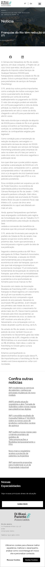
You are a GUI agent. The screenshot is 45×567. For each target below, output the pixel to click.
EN (31, 4)
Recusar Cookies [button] (13, 560)
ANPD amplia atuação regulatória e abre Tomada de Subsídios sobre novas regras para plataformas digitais (22, 405)
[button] (40, 4)
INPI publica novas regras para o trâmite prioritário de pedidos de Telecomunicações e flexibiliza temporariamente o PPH (22, 438)
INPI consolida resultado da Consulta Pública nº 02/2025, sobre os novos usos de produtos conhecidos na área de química (22, 420)
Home (3, 10)
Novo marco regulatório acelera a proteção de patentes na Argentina (19, 453)
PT (25, 4)
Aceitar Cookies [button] (31, 560)
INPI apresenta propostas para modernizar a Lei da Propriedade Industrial (20, 465)
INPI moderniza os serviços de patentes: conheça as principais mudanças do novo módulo (22, 391)
